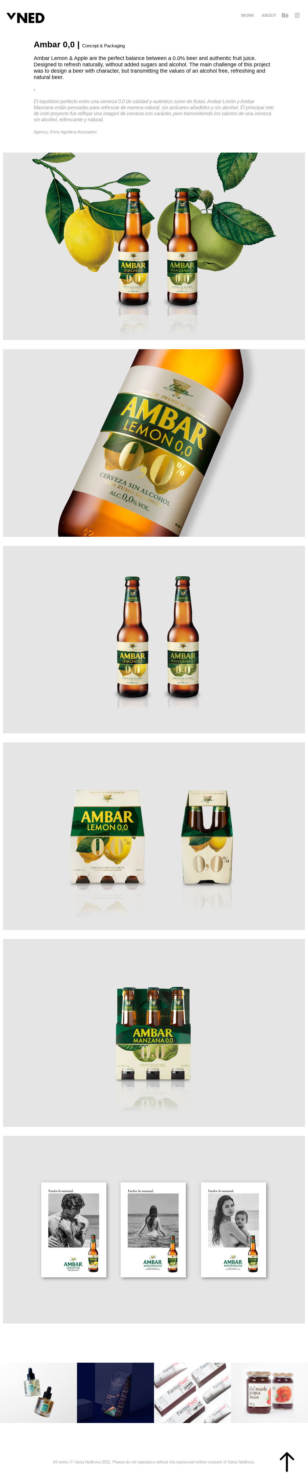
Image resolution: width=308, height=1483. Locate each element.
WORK (247, 15)
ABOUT (268, 15)
